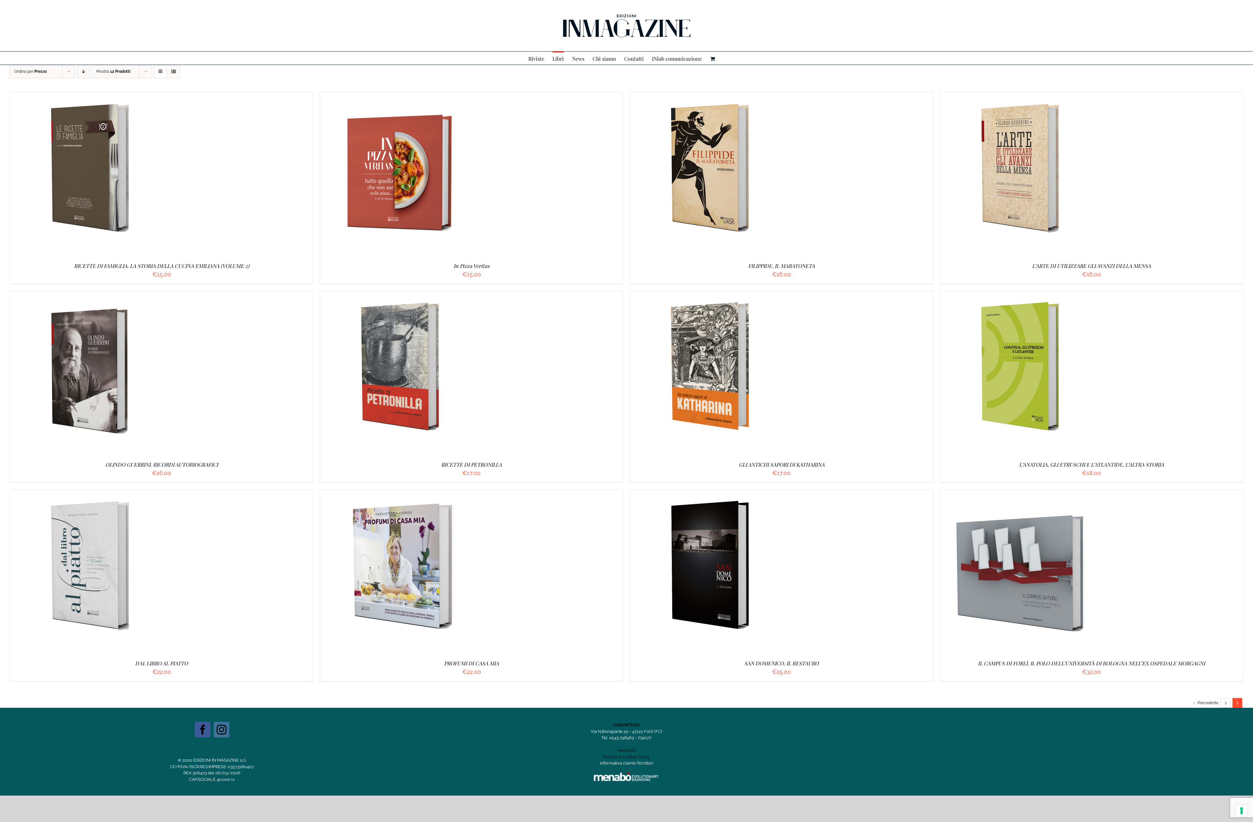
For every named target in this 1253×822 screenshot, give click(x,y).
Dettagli (123, 175)
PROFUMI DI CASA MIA (471, 663)
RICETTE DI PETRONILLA (471, 464)
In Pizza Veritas (471, 265)
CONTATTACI (626, 724)
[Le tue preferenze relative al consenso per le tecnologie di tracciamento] (1241, 810)
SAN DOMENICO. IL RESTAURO (781, 663)
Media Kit (626, 750)
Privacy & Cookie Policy (626, 756)
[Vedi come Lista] (173, 71)
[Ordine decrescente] (83, 71)
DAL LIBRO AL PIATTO (161, 663)
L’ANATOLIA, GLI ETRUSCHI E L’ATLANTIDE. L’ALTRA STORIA (1091, 464)
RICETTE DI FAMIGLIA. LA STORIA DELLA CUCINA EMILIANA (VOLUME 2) (161, 265)
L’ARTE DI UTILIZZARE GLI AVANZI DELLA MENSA (1091, 265)
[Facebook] (202, 729)
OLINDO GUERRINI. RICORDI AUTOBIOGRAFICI (161, 464)
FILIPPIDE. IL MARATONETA (781, 265)
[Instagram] (221, 729)
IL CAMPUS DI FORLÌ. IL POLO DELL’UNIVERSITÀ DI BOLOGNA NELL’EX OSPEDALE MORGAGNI (1091, 663)
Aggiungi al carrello (76, 175)
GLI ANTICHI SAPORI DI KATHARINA (782, 464)
